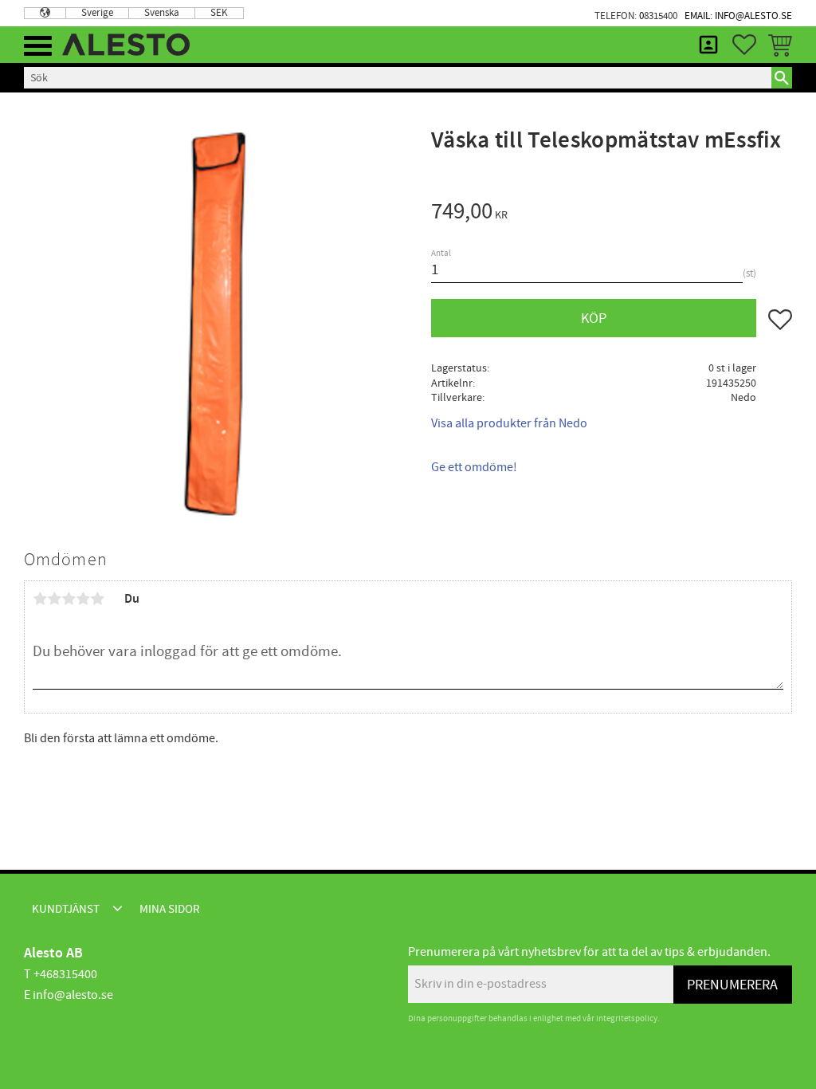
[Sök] (781, 77)
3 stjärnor (68, 599)
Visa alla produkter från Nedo (509, 423)
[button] (38, 46)
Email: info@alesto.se (738, 16)
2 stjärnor (54, 599)
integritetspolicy (626, 1018)
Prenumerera (732, 985)
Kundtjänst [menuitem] (66, 909)
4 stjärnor (83, 599)
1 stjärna (40, 599)
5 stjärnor (97, 599)
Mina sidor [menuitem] (708, 45)
